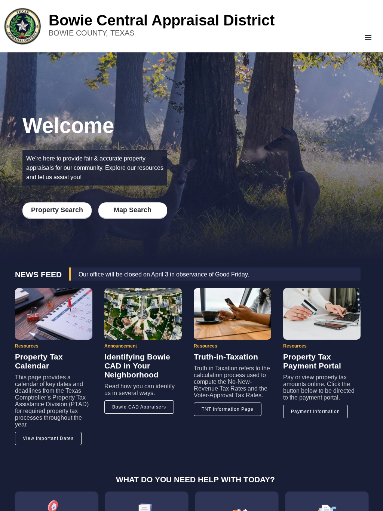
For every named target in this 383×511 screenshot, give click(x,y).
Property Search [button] (57, 210)
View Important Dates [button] (48, 438)
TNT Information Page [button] (228, 409)
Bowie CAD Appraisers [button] (139, 407)
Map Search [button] (132, 210)
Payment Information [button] (315, 411)
